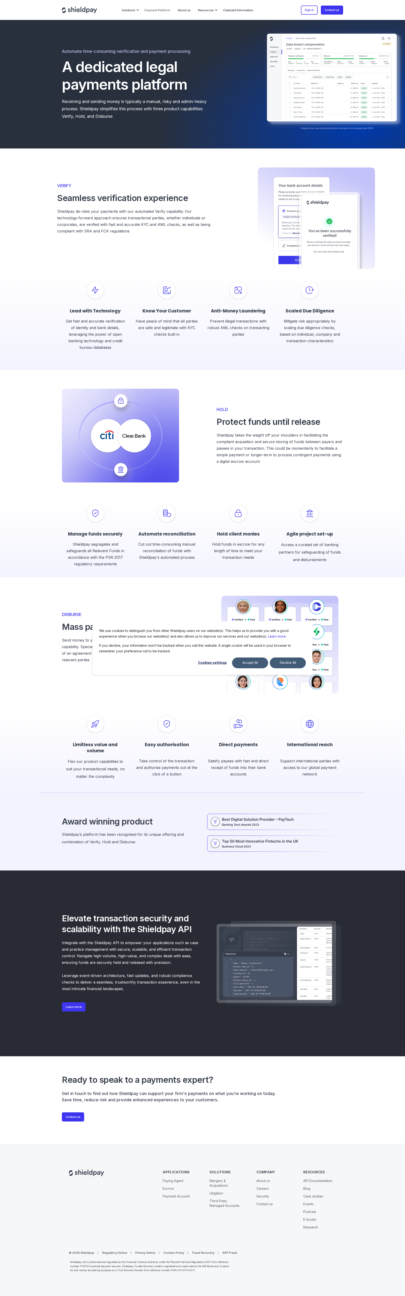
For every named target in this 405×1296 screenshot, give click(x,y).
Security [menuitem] (262, 1196)
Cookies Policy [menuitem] (173, 1252)
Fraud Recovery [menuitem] (203, 1252)
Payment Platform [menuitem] (157, 10)
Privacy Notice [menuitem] (145, 1252)
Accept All (250, 663)
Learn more (277, 636)
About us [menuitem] (184, 10)
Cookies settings (212, 663)
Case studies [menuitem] (313, 1196)
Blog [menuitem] (306, 1188)
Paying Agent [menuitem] (173, 1181)
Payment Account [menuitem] (176, 1196)
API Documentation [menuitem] (317, 1181)
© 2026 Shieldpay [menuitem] (81, 1252)
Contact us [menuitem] (264, 1204)
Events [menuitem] (308, 1204)
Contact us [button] (332, 10)
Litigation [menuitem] (216, 1193)
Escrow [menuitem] (168, 1188)
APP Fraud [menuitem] (229, 1252)
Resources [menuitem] (206, 10)
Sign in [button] (309, 10)
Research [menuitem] (310, 1227)
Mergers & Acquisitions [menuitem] (219, 1183)
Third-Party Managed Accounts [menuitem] (225, 1203)
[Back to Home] (79, 10)
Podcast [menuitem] (309, 1212)
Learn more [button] (74, 1007)
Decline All (288, 663)
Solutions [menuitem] (128, 10)
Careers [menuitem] (262, 1188)
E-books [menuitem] (309, 1219)
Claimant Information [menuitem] (238, 10)
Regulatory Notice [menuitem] (114, 1252)
